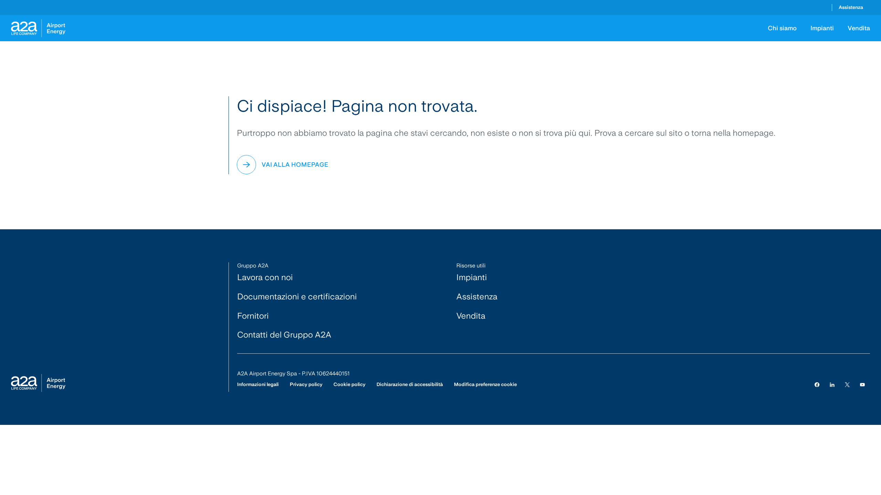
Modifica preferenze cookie (485, 384)
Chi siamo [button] (782, 28)
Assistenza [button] (851, 7)
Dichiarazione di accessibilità (409, 384)
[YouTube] (862, 384)
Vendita (470, 316)
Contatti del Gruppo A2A (284, 335)
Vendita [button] (859, 28)
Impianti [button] (822, 28)
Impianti (471, 277)
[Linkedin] (832, 384)
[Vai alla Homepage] (38, 28)
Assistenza (476, 296)
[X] (847, 384)
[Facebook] (817, 384)
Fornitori (253, 316)
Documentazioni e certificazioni (297, 296)
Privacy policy (306, 384)
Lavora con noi (265, 277)
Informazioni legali (258, 384)
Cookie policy (349, 384)
